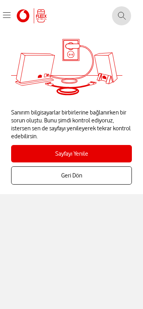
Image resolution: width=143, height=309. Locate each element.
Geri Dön (71, 175)
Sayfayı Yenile (71, 153)
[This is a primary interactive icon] (7, 15)
